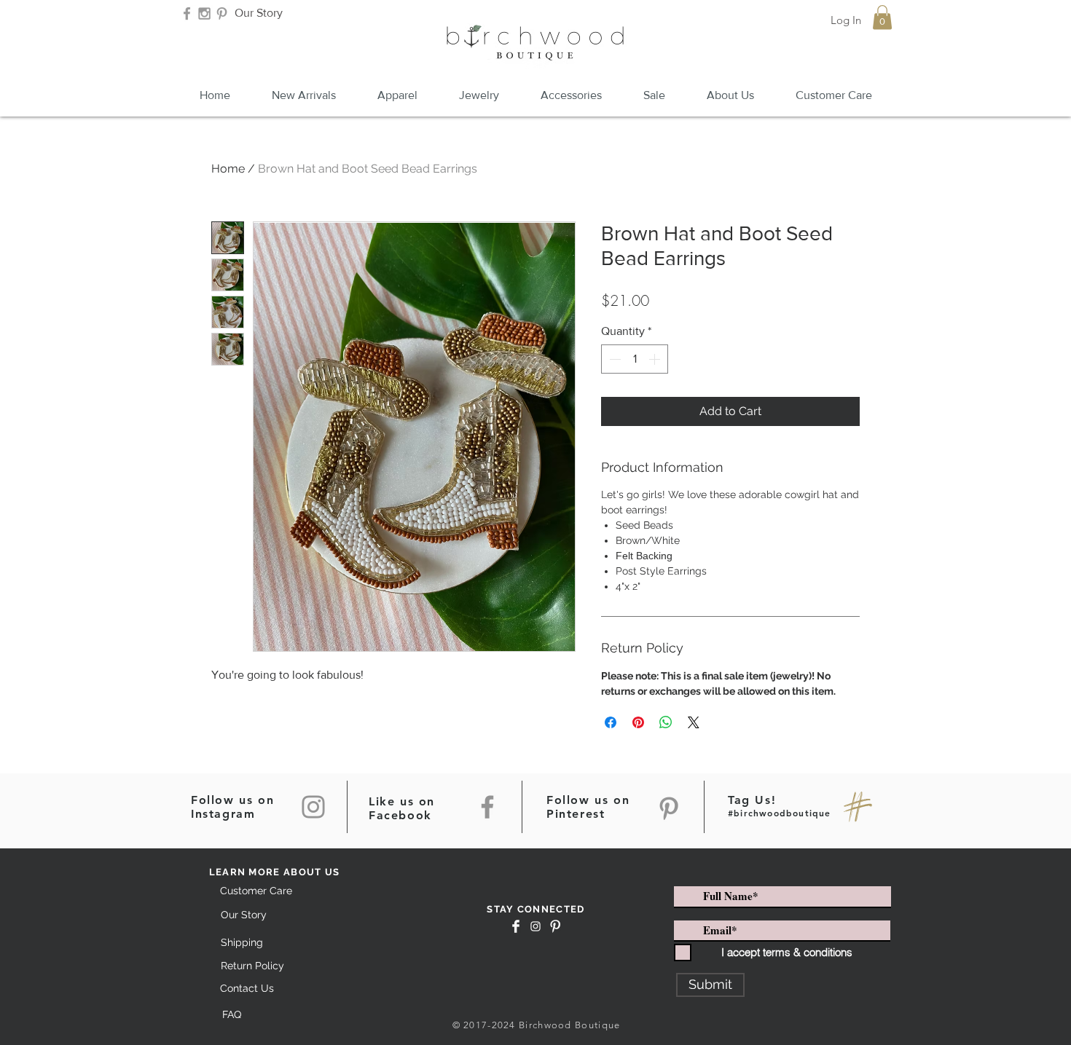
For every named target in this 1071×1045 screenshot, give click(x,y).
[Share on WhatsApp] (666, 722)
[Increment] (656, 359)
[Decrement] (613, 359)
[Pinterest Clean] (555, 926)
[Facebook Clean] (515, 926)
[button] (882, 17)
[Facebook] (487, 807)
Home (228, 169)
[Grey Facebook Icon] (186, 13)
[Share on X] (693, 722)
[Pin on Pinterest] (638, 722)
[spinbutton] (635, 359)
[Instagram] (313, 807)
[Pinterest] (669, 808)
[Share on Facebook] (610, 722)
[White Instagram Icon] (535, 926)
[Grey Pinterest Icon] (221, 13)
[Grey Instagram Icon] (204, 13)
